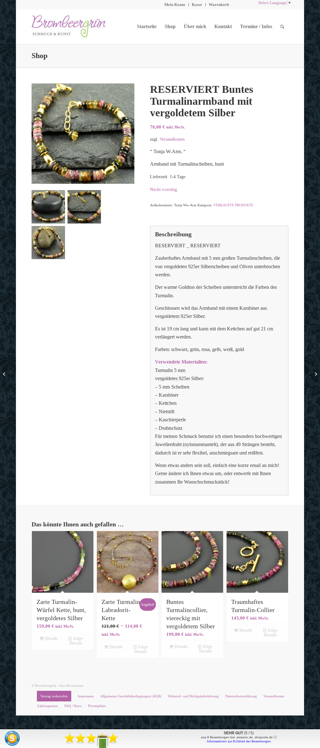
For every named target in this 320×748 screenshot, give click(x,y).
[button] (102, 743)
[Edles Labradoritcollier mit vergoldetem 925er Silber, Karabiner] (5, 374)
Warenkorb (219, 4)
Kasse (197, 4)
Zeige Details (76, 640)
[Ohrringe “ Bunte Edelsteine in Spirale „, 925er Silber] (315, 374)
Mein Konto (174, 4)
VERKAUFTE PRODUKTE (233, 205)
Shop (40, 56)
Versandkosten (172, 139)
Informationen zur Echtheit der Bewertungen (239, 741)
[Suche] (282, 26)
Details (51, 638)
